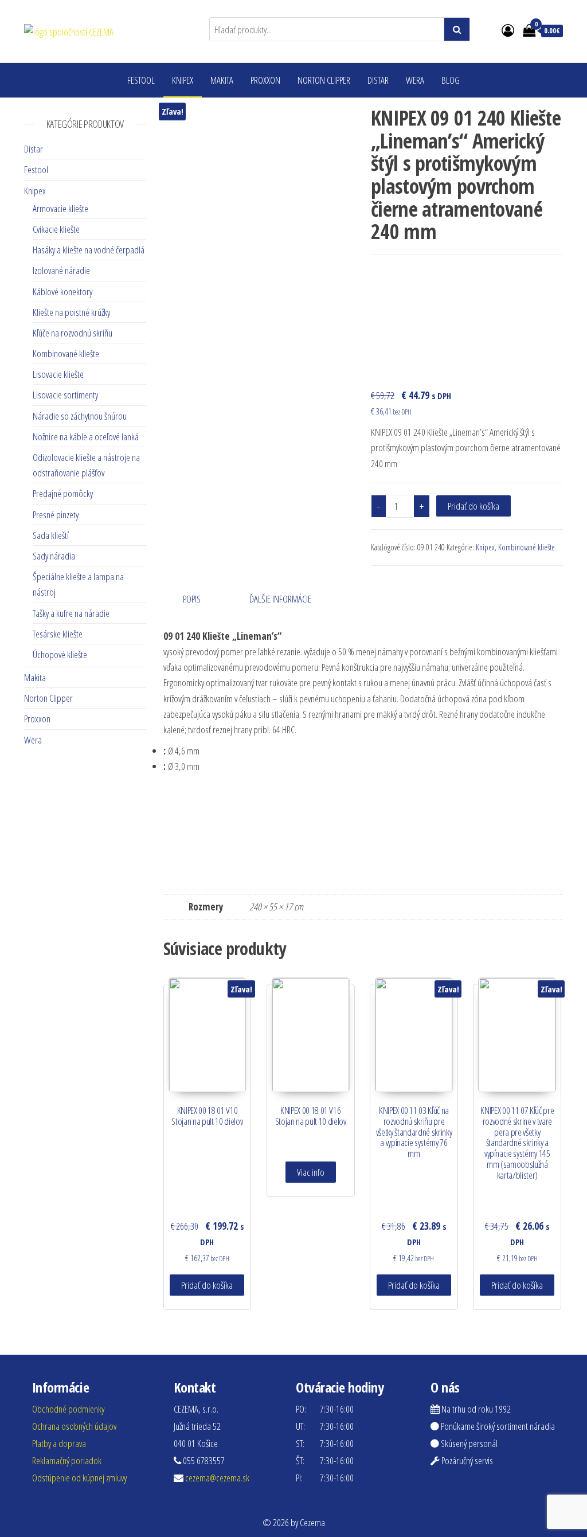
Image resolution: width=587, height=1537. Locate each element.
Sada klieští (51, 535)
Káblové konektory (62, 291)
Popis (192, 598)
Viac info (310, 1172)
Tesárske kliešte (58, 633)
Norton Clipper (324, 80)
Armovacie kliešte (60, 208)
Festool (141, 80)
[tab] (200, 598)
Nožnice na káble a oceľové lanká (86, 436)
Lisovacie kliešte (58, 374)
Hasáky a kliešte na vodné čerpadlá (88, 249)
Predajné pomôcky (63, 493)
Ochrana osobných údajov (74, 1426)
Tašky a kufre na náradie (71, 613)
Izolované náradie (61, 270)
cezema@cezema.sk (217, 1477)
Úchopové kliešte (60, 654)
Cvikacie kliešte (56, 229)
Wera (415, 80)
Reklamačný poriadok (66, 1460)
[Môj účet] (508, 29)
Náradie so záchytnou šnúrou (80, 416)
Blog (450, 80)
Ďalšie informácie (280, 598)
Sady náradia (54, 555)
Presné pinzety (56, 514)
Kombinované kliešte (526, 547)
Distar (378, 80)
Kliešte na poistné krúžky (71, 312)
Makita (221, 80)
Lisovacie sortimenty (65, 394)
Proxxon (265, 80)
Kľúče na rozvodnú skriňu (72, 332)
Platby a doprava (59, 1443)
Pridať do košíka (473, 506)
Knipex (182, 80)
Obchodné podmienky (68, 1408)
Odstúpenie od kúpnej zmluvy (79, 1477)
